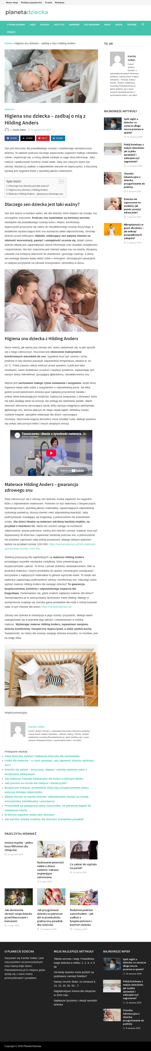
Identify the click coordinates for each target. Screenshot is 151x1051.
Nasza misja (12, 2)
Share (13, 138)
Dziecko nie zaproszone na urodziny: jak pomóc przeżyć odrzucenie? (132, 205)
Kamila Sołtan (19, 130)
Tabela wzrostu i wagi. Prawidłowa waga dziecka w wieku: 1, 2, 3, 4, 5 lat (74, 962)
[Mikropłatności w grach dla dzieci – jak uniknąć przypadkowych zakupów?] (113, 224)
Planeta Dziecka (32, 1046)
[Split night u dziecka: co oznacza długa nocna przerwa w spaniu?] (113, 119)
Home (8, 43)
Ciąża (33, 24)
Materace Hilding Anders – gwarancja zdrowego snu (36, 193)
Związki (11, 31)
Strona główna (16, 24)
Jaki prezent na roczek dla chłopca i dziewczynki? (36, 783)
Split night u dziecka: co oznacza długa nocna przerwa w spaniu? (133, 125)
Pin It (44, 138)
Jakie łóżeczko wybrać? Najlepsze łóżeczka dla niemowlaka (42, 756)
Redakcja (59, 2)
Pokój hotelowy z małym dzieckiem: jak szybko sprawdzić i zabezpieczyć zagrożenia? (134, 153)
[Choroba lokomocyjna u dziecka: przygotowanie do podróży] (113, 173)
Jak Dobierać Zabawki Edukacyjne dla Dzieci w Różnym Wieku (44, 778)
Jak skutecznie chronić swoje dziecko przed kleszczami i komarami (18, 915)
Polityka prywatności (31, 2)
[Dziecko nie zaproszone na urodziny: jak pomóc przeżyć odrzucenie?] (113, 199)
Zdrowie (132, 24)
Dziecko (44, 24)
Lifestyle (59, 24)
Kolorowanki (92, 24)
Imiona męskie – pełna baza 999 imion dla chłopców (19, 846)
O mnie (48, 2)
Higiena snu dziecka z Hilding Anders (28, 189)
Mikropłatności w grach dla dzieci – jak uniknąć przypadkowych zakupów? (134, 231)
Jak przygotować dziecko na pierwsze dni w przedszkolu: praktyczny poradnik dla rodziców (50, 917)
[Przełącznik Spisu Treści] (59, 181)
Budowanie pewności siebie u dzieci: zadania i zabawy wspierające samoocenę (50, 869)
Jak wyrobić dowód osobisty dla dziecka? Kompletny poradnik (44, 819)
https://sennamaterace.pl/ (56, 606)
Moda (107, 24)
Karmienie (74, 24)
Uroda (118, 24)
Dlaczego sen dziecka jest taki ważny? (29, 186)
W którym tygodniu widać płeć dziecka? (30, 814)
